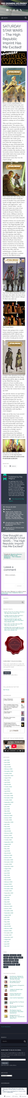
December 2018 (8, 910)
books (19, 955)
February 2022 (8, 833)
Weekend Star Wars (18, 518)
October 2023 (8, 800)
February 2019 (8, 906)
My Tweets (6, 689)
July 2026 (6, 760)
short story (15, 962)
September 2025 (8, 775)
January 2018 (7, 930)
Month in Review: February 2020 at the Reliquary (14, 528)
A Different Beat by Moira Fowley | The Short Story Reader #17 (13, 616)
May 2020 (7, 875)
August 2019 (7, 895)
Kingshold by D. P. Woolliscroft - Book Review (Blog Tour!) (17, 1017)
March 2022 (7, 831)
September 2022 (8, 822)
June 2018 (7, 919)
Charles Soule (9, 511)
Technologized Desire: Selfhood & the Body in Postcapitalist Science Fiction (12, 724)
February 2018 (8, 928)
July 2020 (7, 871)
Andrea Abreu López (9, 700)
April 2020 (7, 877)
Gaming (20, 957)
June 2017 (6, 944)
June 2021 (7, 846)
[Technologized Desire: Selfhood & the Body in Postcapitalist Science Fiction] (22, 726)
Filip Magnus (5, 1026)
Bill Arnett (7, 709)
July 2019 (6, 897)
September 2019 (8, 893)
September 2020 (8, 866)
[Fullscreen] (22, 750)
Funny (15, 957)
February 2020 (8, 882)
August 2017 (7, 939)
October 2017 (7, 935)
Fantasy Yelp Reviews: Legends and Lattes (16, 994)
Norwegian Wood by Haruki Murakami (15, 982)
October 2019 (8, 890)
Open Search (25, 18)
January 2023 (8, 817)
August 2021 (7, 844)
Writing (5, 967)
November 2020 (8, 862)
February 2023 (8, 815)
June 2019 (7, 899)
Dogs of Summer (8, 699)
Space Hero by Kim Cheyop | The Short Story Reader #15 (13, 624)
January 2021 (7, 857)
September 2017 (8, 937)
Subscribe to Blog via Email (12, 661)
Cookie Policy (10, 1092)
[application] (14, 746)
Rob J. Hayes (7, 712)
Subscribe (7, 672)
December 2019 (8, 886)
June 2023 (7, 809)
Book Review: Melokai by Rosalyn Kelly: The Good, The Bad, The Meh (17, 978)
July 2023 (6, 806)
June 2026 (7, 762)
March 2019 (7, 904)
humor (5, 959)
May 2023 (7, 811)
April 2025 (7, 782)
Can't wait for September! (17, 997)
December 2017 (8, 933)
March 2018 (7, 926)
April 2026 (7, 764)
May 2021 (6, 848)
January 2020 (8, 884)
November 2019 (8, 888)
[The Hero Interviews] (22, 720)
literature (11, 959)
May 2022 (7, 826)
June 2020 (7, 873)
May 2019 (7, 902)
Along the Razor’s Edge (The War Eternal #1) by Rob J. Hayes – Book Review (14, 524)
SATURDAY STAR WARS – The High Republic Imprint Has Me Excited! (13, 36)
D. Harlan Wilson (8, 726)
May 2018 (6, 921)
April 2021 (7, 851)
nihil (14, 514)
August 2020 (7, 868)
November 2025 (8, 771)
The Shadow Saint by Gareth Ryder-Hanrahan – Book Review (17, 1011)
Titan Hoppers (8, 711)
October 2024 (8, 786)
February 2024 (8, 793)
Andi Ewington (8, 718)
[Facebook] (7, 9)
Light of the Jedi (10, 513)
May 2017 (6, 946)
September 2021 (8, 842)
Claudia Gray (17, 511)
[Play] (5, 750)
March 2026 (7, 766)
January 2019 (7, 908)
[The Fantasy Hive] (21, 9)
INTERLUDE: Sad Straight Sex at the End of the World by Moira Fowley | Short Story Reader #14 (14, 629)
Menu (5, 18)
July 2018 (6, 917)
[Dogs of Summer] (22, 702)
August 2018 (7, 915)
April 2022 (7, 828)
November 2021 (8, 837)
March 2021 (7, 853)
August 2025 (7, 777)
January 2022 (8, 835)
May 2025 (7, 780)
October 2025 (8, 773)
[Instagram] (14, 9)
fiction (10, 957)
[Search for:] (14, 602)
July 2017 (6, 941)
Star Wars (8, 509)
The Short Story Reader (9, 964)
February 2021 (8, 855)
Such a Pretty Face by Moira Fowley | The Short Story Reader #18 (14, 612)
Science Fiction (7, 962)
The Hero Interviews (9, 717)
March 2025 (7, 784)
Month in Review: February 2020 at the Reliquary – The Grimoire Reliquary (13, 556)
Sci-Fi (16, 959)
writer (18, 964)
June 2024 (7, 789)
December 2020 (8, 859)
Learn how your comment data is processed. (12, 593)
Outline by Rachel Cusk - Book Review (16, 990)
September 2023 (8, 802)
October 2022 (8, 820)
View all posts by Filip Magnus (16, 500)
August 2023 (7, 804)
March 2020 (7, 879)
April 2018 (7, 924)
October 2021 (8, 839)
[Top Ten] (17, 9)
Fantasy (5, 957)
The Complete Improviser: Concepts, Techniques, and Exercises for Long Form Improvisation (11, 706)
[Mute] (20, 750)
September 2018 (8, 913)
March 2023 (7, 813)
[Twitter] (10, 9)
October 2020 (8, 864)
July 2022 (6, 824)
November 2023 (8, 797)
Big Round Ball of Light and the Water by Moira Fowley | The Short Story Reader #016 (13, 620)
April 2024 (7, 791)
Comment (19, 585)
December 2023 (8, 795)
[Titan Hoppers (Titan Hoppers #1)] (22, 715)
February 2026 (8, 769)
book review (13, 955)
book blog (6, 955)
